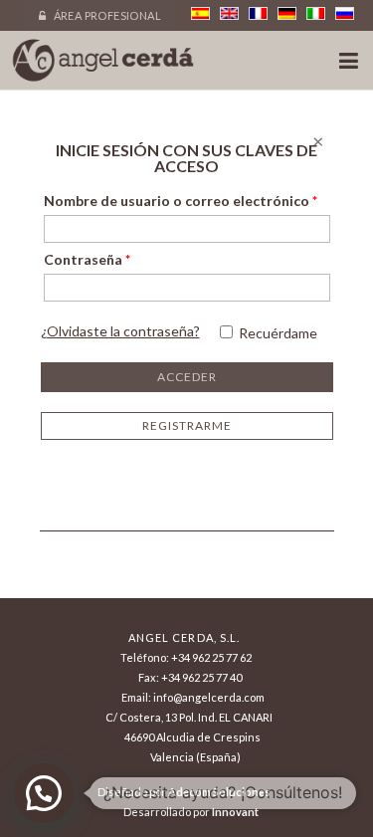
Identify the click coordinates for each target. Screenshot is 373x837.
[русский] (344, 13)
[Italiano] (315, 13)
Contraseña (87, 259)
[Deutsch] (287, 13)
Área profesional (106, 15)
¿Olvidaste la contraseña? (120, 330)
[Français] (258, 13)
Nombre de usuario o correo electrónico (180, 200)
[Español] (200, 13)
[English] (229, 13)
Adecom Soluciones (219, 791)
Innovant (235, 811)
